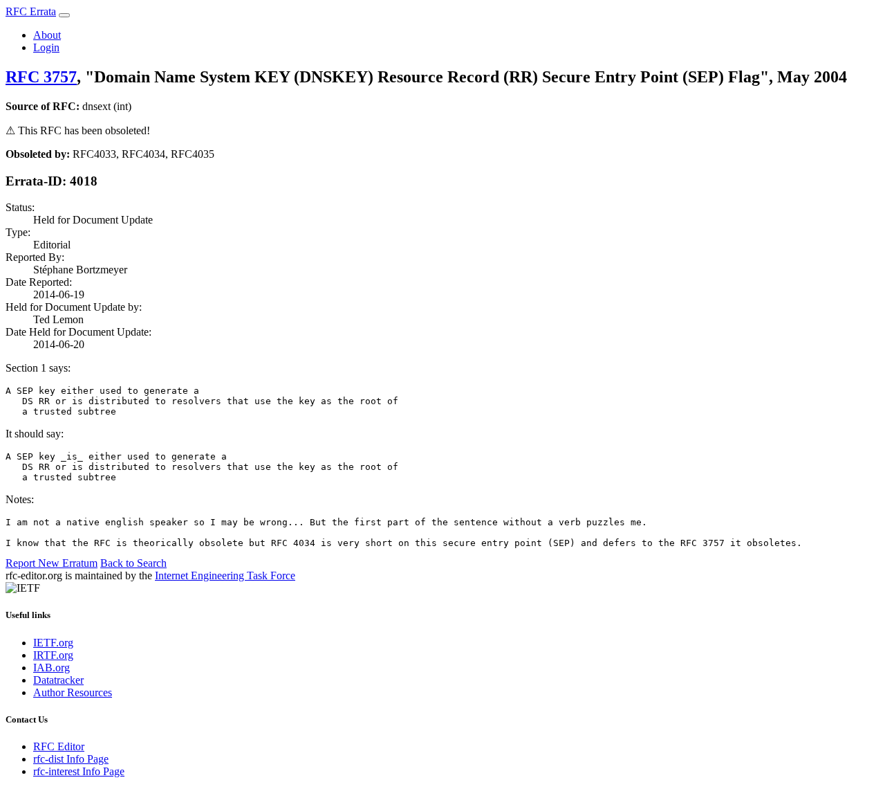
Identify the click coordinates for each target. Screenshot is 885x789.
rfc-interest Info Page (78, 771)
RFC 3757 (41, 77)
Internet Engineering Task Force (225, 575)
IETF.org (53, 643)
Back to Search (133, 563)
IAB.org (51, 667)
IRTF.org (53, 655)
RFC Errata (31, 11)
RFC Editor (58, 746)
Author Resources (72, 692)
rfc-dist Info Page (71, 759)
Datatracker (58, 680)
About (47, 35)
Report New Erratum (51, 563)
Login (46, 47)
